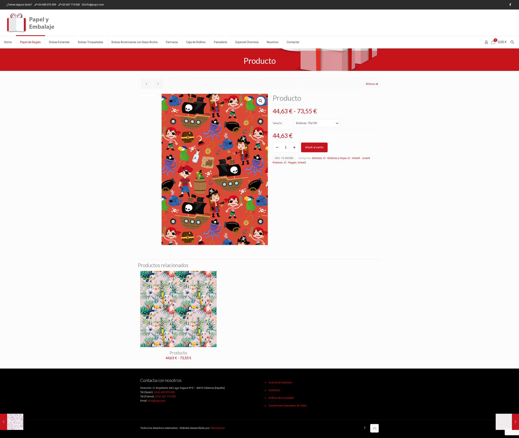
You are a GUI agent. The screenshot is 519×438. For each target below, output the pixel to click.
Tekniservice (217, 427)
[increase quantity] (294, 147)
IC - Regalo (290, 162)
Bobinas (317, 158)
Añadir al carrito (314, 147)
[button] (261, 101)
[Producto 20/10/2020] (11, 422)
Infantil (302, 162)
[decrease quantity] (277, 147)
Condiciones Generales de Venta (288, 405)
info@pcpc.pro (157, 400)
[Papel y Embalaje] (31, 23)
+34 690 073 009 (46, 4)
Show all (373, 83)
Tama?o (277, 123)
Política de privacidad (281, 397)
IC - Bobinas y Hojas (334, 158)
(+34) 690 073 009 (164, 392)
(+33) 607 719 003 (165, 396)
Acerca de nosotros (280, 382)
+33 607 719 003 (70, 4)
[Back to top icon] (374, 428)
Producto (178, 352)
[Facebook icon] (510, 4)
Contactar (274, 390)
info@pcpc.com (94, 4)
